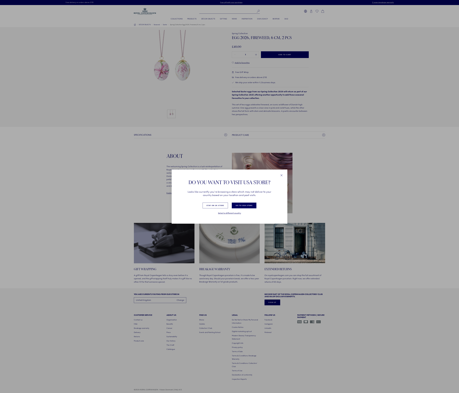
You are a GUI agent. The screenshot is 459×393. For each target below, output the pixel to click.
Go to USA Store (244, 205)
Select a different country (229, 213)
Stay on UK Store (215, 205)
